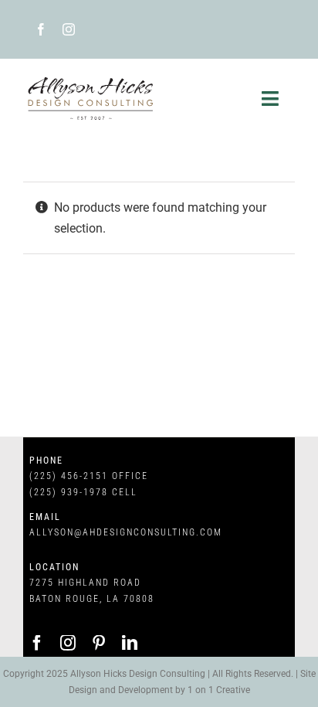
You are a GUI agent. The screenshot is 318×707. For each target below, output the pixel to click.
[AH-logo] (91, 80)
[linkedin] (129, 643)
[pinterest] (99, 643)
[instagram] (69, 29)
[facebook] (41, 29)
